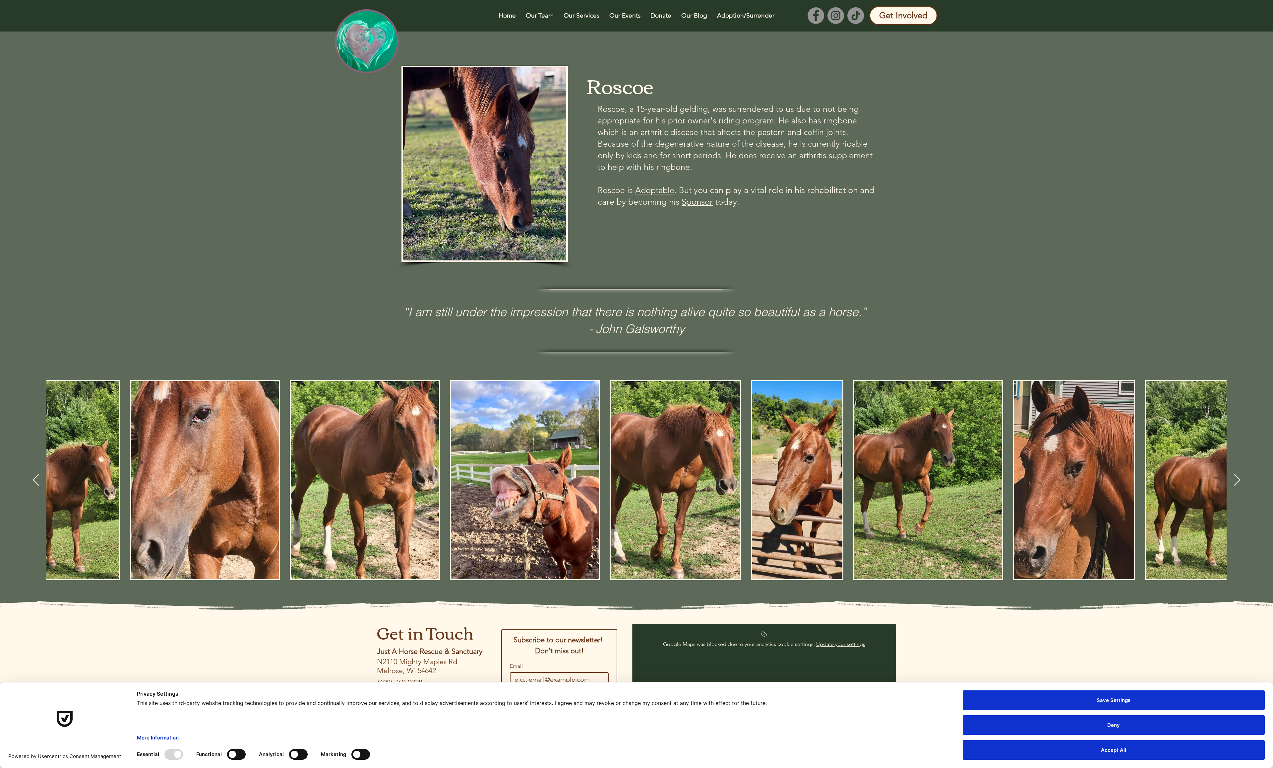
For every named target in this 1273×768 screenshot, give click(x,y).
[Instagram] (835, 15)
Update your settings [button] (840, 644)
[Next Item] (1237, 480)
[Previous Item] (36, 480)
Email (516, 666)
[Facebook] (816, 15)
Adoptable (654, 190)
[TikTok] (855, 15)
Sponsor (697, 202)
